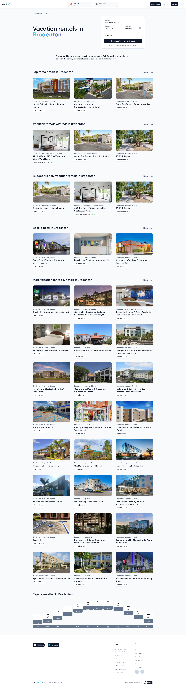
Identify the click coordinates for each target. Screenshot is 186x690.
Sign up (174, 4)
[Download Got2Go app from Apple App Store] (39, 645)
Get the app (155, 4)
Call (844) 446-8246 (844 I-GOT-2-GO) (121, 651)
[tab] (80, 4)
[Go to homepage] (6, 4)
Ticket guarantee (120, 669)
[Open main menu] (182, 4)
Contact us (118, 655)
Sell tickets (138, 657)
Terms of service (120, 662)
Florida (48, 13)
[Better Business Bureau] (148, 682)
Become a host (132, 45)
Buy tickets (138, 653)
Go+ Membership (140, 650)
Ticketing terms (119, 666)
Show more (148, 72)
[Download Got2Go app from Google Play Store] (53, 645)
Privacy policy (119, 672)
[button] (182, 4)
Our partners (139, 667)
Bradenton (47, 34)
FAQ (116, 659)
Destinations (37, 13)
